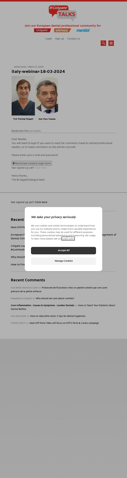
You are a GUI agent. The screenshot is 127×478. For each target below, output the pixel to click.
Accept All (63, 250)
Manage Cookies (64, 261)
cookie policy (68, 238)
